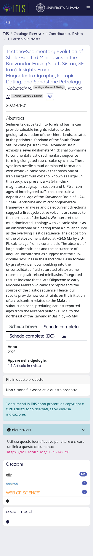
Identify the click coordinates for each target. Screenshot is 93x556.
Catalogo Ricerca (27, 33)
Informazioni (21, 430)
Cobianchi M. (19, 88)
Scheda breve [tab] (23, 326)
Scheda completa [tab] (61, 326)
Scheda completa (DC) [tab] (32, 336)
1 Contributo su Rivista (64, 33)
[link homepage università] (58, 8)
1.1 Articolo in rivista (23, 39)
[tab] (64, 336)
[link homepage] (16, 8)
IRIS (6, 33)
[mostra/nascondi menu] (88, 8)
